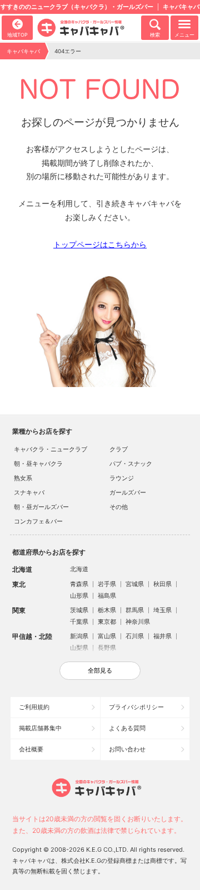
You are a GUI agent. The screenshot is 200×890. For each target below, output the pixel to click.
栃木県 (107, 610)
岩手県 (107, 584)
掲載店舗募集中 (40, 728)
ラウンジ (121, 478)
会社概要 (31, 749)
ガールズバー (127, 492)
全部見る (100, 670)
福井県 (162, 636)
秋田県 (162, 584)
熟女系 (23, 478)
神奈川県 (138, 621)
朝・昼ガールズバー (41, 507)
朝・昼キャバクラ (38, 463)
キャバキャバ (23, 51)
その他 (118, 507)
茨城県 (79, 610)
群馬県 (135, 610)
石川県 (135, 636)
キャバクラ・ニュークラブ (50, 449)
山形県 (79, 595)
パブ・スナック (130, 463)
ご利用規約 (34, 707)
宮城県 (135, 584)
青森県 (79, 584)
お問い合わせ (127, 749)
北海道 (79, 569)
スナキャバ (29, 492)
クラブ (118, 449)
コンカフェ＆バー (38, 521)
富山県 (107, 636)
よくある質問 (127, 728)
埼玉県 (162, 610)
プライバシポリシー (136, 707)
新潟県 (79, 636)
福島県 (107, 595)
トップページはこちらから (100, 244)
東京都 (107, 621)
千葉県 (79, 621)
